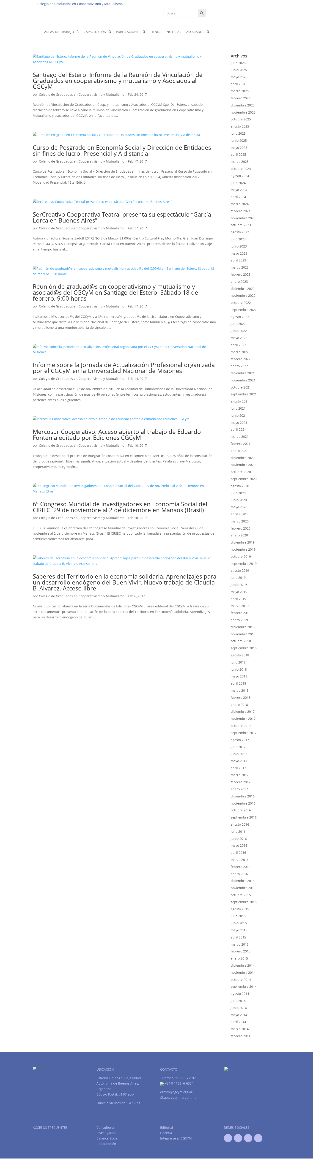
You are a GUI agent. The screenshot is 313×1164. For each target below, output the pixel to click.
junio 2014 (239, 1008)
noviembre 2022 (243, 295)
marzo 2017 (240, 775)
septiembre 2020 (244, 479)
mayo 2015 (239, 930)
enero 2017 (239, 789)
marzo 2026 (240, 91)
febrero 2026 (240, 98)
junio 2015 (239, 923)
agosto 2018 (240, 655)
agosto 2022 (240, 317)
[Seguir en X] (238, 1138)
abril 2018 (238, 683)
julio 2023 (238, 239)
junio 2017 (239, 754)
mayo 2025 (239, 147)
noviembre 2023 (243, 218)
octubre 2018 (241, 641)
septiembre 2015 (244, 902)
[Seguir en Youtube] (248, 1138)
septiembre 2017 (244, 733)
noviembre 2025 (243, 112)
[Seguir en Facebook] (228, 1138)
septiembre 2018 (244, 648)
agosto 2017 (240, 740)
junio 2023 (239, 246)
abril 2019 (238, 599)
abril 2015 (238, 937)
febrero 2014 (240, 1036)
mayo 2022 (239, 338)
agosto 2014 (240, 993)
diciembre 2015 (243, 880)
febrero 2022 (240, 359)
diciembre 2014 (243, 965)
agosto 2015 (240, 909)
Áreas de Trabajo (59, 32)
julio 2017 (238, 747)
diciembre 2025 (243, 105)
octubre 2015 (241, 895)
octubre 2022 (241, 302)
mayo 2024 (239, 190)
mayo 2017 (239, 761)
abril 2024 (238, 197)
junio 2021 (239, 415)
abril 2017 (238, 768)
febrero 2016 (240, 867)
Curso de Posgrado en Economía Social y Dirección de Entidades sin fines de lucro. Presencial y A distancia (122, 150)
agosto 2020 (240, 486)
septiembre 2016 (244, 817)
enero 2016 (239, 874)
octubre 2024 (241, 168)
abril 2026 (238, 84)
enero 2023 (239, 281)
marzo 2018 (240, 690)
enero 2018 (239, 704)
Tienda (156, 32)
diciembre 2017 (243, 711)
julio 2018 (238, 662)
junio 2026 (239, 70)
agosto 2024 (240, 176)
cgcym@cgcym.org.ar (176, 1092)
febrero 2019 (240, 613)
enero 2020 (239, 535)
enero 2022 (239, 366)
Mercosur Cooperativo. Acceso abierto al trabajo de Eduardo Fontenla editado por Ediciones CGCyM (117, 434)
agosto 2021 (240, 401)
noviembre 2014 (243, 972)
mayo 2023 (239, 253)
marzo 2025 (240, 161)
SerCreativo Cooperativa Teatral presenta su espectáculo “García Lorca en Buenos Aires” (122, 217)
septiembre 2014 (244, 986)
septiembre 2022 (244, 309)
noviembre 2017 (243, 718)
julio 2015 (238, 916)
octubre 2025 (241, 119)
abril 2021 (238, 429)
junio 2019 (239, 584)
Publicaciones (128, 32)
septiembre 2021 (244, 394)
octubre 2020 (241, 472)
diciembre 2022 (243, 288)
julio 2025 (238, 133)
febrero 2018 (240, 697)
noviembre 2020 (243, 464)
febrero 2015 (240, 951)
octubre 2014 (241, 979)
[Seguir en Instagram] (258, 1138)
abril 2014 (238, 1022)
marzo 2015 (240, 944)
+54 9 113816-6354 (178, 1083)
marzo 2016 (240, 859)
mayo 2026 (239, 77)
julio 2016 (238, 831)
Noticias (174, 32)
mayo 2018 (239, 676)
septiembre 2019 (244, 563)
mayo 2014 (239, 1015)
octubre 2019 (241, 556)
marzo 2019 (240, 606)
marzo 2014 (240, 1029)
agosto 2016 (240, 824)
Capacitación (95, 32)
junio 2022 (239, 331)
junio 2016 (239, 838)
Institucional (200, 3)
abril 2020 (238, 514)
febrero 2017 (240, 782)
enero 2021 (239, 451)
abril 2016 (238, 852)
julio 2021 (238, 408)
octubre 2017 (241, 725)
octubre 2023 (241, 225)
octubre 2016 (241, 810)
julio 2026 (238, 63)
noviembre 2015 (243, 888)
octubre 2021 (241, 387)
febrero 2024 (240, 211)
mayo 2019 (239, 592)
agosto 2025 (240, 126)
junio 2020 (239, 500)
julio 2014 (238, 1000)
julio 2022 (238, 323)
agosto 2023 (240, 232)
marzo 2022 (240, 352)
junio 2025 (239, 140)
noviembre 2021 (243, 380)
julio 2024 (238, 183)
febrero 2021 (240, 443)
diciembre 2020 (243, 458)
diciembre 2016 (243, 796)
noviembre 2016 (243, 803)
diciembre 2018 (243, 627)
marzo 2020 (240, 521)
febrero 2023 (240, 274)
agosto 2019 (240, 570)
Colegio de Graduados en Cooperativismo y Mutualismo (81, 94)
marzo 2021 (240, 436)
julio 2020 (238, 493)
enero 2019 (239, 620)
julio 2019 (238, 577)
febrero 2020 (240, 528)
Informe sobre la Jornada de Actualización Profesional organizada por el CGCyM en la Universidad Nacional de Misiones (124, 368)
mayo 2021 (239, 422)
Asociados (195, 32)
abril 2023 (238, 260)
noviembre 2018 (243, 634)
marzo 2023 (240, 267)
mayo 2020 (239, 507)
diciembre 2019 (243, 542)
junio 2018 (239, 669)
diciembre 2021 (243, 373)
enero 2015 (239, 958)
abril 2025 (238, 154)
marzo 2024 (240, 204)
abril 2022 (238, 345)
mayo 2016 (239, 845)
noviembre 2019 (243, 549)
